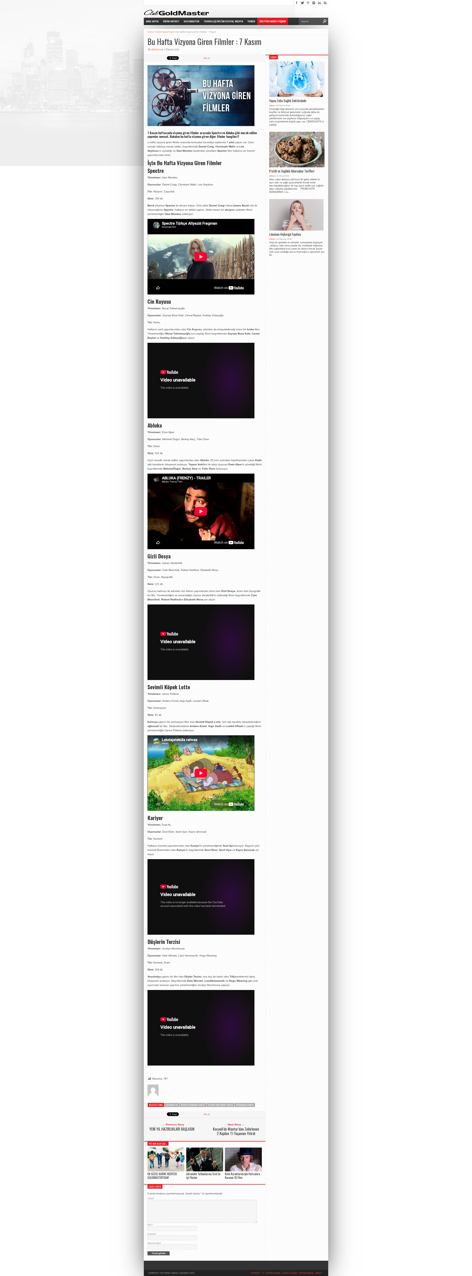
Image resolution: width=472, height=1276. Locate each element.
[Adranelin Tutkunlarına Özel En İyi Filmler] (204, 1170)
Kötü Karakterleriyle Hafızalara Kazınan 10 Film (242, 1176)
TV (262, 1273)
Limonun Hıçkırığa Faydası (285, 234)
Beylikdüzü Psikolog (219, 1273)
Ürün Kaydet (171, 21)
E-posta (152, 1234)
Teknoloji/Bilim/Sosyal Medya (223, 21)
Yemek (251, 21)
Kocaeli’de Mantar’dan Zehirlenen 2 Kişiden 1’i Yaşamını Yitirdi (236, 1131)
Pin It (207, 58)
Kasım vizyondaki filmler (193, 1104)
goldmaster (172, 1104)
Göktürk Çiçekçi (202, 1273)
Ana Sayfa (152, 21)
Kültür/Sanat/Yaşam (273, 21)
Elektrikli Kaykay (306, 1273)
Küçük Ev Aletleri (289, 1273)
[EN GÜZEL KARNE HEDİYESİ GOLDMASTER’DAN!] (166, 1170)
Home (151, 31)
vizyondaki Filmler (245, 1104)
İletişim (319, 1273)
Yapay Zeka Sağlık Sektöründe (287, 101)
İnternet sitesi (154, 1243)
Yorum (151, 1198)
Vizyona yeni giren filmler (220, 1104)
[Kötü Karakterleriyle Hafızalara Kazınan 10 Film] (243, 1170)
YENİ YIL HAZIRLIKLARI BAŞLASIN (171, 1129)
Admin (155, 49)
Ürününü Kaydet (273, 1273)
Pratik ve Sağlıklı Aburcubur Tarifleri (291, 171)
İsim (150, 1224)
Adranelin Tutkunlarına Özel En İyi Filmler (203, 1176)
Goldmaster (191, 21)
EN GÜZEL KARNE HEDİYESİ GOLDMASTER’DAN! (162, 1176)
